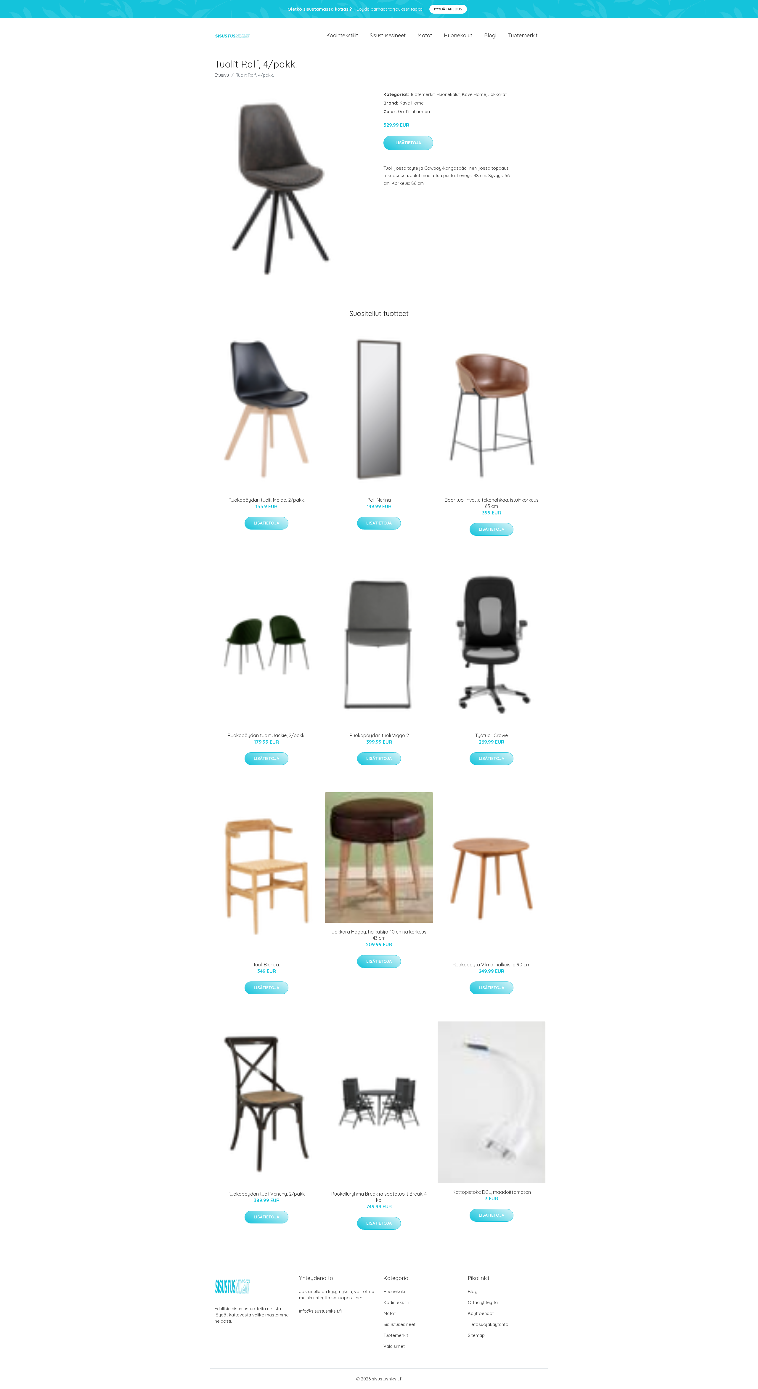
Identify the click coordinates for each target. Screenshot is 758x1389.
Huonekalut (458, 35)
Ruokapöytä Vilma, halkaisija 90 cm (491, 965)
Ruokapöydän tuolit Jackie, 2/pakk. (266, 735)
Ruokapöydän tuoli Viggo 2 (379, 735)
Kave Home (474, 94)
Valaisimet (394, 1346)
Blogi (490, 35)
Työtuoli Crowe (491, 735)
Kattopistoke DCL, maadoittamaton (491, 1192)
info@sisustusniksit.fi (320, 1311)
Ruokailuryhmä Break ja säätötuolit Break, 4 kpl (379, 1197)
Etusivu (222, 75)
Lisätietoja (408, 142)
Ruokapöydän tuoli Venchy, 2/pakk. (267, 1194)
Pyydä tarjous (448, 9)
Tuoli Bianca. (266, 965)
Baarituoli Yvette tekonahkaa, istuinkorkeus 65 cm (492, 503)
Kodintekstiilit (342, 35)
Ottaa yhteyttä (483, 1302)
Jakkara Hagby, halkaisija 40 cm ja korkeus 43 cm (379, 935)
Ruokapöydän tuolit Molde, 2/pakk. (267, 500)
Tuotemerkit (522, 35)
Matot (424, 35)
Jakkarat (497, 94)
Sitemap (476, 1335)
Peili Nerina (379, 500)
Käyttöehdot (481, 1313)
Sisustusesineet (388, 35)
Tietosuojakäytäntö (488, 1324)
